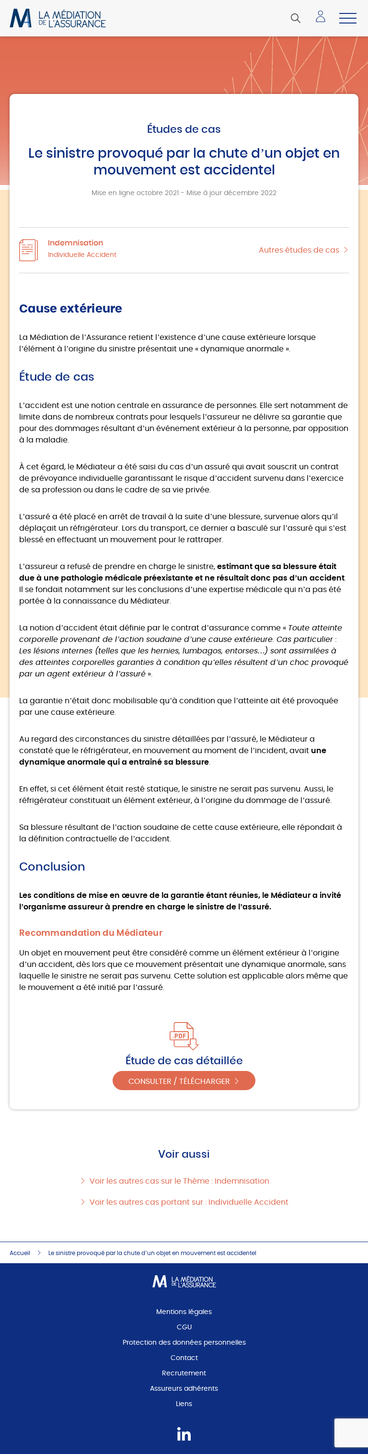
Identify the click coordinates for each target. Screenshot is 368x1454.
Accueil (20, 1253)
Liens (184, 1404)
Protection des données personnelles (184, 1342)
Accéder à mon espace (323, 20)
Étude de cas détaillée (184, 1061)
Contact (184, 1358)
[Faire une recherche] (295, 18)
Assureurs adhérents (184, 1388)
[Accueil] (58, 18)
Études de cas (184, 129)
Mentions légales (184, 1312)
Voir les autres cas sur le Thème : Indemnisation (179, 1181)
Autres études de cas (299, 250)
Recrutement (184, 1373)
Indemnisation (75, 243)
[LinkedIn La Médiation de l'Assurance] (184, 1434)
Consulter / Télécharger (179, 1081)
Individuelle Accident (82, 255)
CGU (184, 1327)
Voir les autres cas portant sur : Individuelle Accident (189, 1202)
